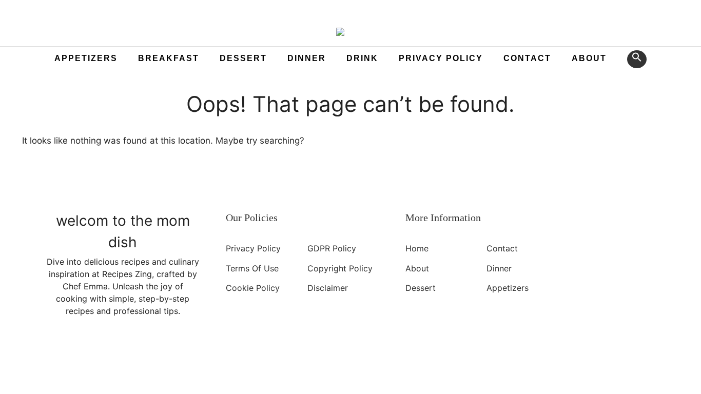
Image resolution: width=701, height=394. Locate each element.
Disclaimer (327, 288)
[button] (637, 59)
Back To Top (205, 368)
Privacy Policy (441, 58)
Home (417, 248)
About (589, 58)
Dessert (243, 58)
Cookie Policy (253, 288)
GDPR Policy (331, 248)
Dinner (306, 58)
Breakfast (168, 58)
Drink (362, 58)
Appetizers (86, 58)
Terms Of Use (252, 268)
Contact (527, 58)
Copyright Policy (340, 268)
